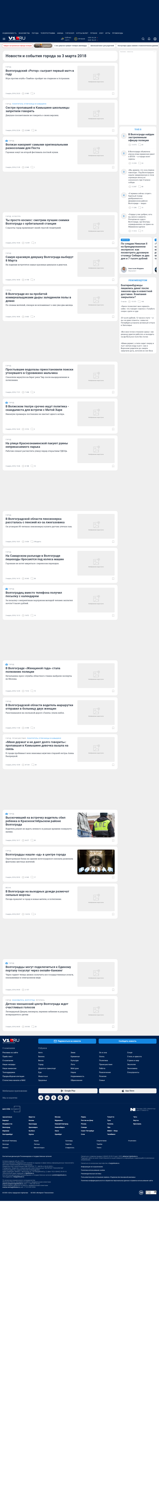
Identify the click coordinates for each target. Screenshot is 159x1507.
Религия (102, 1076)
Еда (39, 1072)
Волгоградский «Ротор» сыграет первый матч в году (40, 72)
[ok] (53, 1097)
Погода (35, 33)
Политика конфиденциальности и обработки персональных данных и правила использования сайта (117, 1180)
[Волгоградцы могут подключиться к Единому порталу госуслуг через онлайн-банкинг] (96, 974)
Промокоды (117, 33)
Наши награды (8, 1064)
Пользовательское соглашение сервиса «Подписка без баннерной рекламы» (108, 1177)
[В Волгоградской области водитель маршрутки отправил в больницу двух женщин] (96, 712)
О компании (7, 1060)
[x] (66, 1097)
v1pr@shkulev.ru (113, 1163)
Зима (73, 1052)
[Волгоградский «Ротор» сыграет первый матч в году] (96, 78)
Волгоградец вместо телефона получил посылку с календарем (34, 594)
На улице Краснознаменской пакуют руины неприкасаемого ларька (37, 445)
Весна (40, 1060)
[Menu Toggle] (4, 38)
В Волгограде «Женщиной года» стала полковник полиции (33, 669)
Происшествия (105, 1064)
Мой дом (75, 1068)
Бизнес (41, 1056)
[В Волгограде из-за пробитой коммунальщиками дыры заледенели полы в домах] (96, 301)
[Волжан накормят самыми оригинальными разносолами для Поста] (96, 152)
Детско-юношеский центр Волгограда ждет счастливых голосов (37, 1005)
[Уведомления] (149, 38)
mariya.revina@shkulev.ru (11, 1187)
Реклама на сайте (10, 1052)
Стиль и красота (134, 1056)
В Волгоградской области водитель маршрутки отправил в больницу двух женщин (39, 706)
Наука (73, 1072)
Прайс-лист (7, 1056)
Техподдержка (8, 1072)
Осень (101, 1056)
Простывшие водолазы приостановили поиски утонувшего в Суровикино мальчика (39, 371)
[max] (60, 1097)
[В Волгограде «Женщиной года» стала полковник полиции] (96, 675)
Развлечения (105, 1072)
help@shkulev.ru (18, 1177)
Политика (103, 1060)
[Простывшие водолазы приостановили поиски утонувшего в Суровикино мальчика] (96, 377)
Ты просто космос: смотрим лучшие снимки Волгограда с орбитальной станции (37, 221)
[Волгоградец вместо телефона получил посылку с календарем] (96, 600)
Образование (76, 1080)
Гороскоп (69, 33)
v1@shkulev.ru (29, 1173)
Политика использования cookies (93, 1170)
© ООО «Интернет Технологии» (42, 1193)
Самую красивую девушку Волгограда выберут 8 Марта (39, 258)
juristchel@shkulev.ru (59, 1175)
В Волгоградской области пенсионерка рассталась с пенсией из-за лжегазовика (35, 520)
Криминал (75, 1056)
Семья (102, 1080)
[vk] (47, 1097)
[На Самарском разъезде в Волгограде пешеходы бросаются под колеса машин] (96, 563)
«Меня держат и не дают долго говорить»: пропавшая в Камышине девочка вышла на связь (37, 745)
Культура (75, 1060)
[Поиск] (143, 38)
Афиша (60, 33)
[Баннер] (43, 46)
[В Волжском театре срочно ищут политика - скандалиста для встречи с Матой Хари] (96, 413)
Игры (107, 33)
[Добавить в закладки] (113, 93)
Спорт (129, 1052)
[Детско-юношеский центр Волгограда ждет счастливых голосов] (96, 1011)
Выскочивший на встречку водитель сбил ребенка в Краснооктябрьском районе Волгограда (35, 821)
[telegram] (40, 1097)
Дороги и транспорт (47, 1068)
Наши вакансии (9, 1068)
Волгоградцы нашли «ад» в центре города (36, 854)
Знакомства (24, 33)
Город (40, 1064)
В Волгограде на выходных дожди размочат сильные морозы (37, 893)
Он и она (103, 1052)
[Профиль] (155, 38)
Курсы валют (82, 33)
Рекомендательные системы (91, 1174)
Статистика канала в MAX (13, 1080)
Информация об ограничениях (92, 1167)
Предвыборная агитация (13, 1076)
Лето (73, 1064)
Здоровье (42, 1080)
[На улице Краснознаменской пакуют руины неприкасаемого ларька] (96, 450)
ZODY (101, 33)
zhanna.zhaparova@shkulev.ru (12, 1184)
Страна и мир (133, 1060)
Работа (102, 1068)
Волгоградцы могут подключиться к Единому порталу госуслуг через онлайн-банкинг (38, 968)
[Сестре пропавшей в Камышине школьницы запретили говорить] (96, 115)
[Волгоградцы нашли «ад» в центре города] (96, 862)
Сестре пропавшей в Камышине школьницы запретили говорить (37, 109)
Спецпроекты (133, 1072)
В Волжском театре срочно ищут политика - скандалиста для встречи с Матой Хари (37, 408)
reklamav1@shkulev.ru (130, 1156)
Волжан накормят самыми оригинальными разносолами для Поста (37, 146)
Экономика (132, 1068)
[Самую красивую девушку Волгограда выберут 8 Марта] (96, 264)
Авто (40, 1052)
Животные (43, 1076)
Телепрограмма (48, 33)
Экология (131, 1064)
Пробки (93, 33)
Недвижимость (9, 33)
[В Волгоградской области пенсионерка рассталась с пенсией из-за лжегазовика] (96, 526)
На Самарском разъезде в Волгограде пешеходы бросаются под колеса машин (35, 557)
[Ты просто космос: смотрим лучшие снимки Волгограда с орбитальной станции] (96, 227)
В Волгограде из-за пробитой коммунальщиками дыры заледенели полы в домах (38, 297)
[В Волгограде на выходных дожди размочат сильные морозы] (96, 898)
